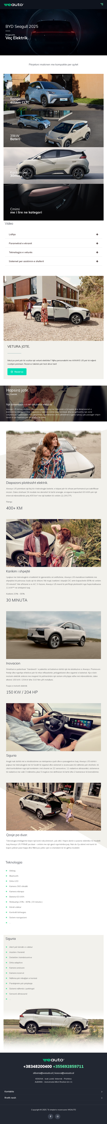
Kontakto (9, 1091)
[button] (16, 371)
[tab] (53, 234)
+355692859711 (53, 1066)
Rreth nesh (10, 1097)
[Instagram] (57, 1116)
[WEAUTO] (14, 4)
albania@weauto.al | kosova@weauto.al (53, 1073)
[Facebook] (50, 1116)
